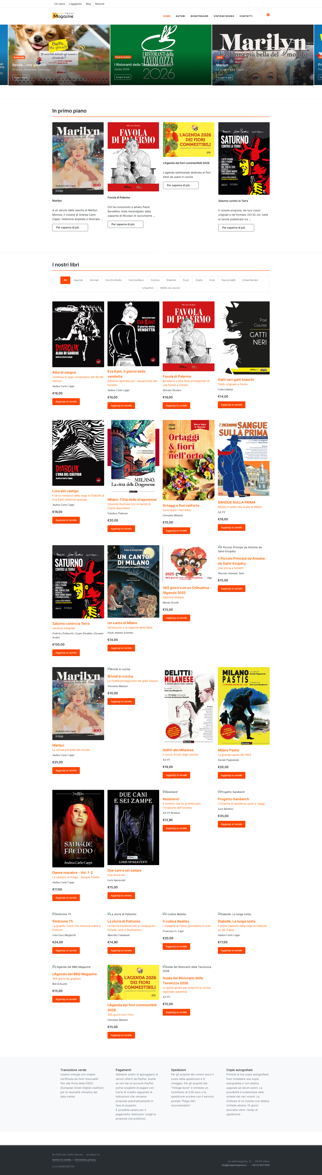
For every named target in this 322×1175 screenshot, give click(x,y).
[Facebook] (245, 4)
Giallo (199, 280)
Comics (155, 280)
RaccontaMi (228, 280)
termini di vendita (61, 1159)
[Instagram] (252, 4)
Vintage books (224, 16)
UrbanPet (147, 288)
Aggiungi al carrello (66, 401)
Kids (212, 280)
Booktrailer (199, 16)
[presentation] (3, 55)
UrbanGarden (250, 280)
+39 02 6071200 (260, 1165)
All (65, 280)
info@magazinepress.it (234, 1165)
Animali (94, 280)
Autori (180, 16)
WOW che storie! (170, 288)
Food (186, 280)
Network (99, 3)
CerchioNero (136, 280)
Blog (88, 3)
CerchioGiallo (113, 280)
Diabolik (171, 280)
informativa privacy (85, 1159)
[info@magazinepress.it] (266, 4)
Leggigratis (75, 3)
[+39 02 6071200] (259, 4)
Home (166, 16)
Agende (78, 280)
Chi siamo (59, 3)
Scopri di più (21, 77)
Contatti (246, 16)
